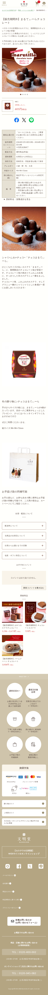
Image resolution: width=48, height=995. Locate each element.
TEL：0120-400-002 (24, 952)
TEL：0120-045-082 (24, 973)
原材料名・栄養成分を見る (18, 199)
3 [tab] (25, 94)
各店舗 (29, 193)
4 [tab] (27, 94)
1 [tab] (20, 94)
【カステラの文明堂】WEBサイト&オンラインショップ (24, 3)
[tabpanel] (24, 70)
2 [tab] (23, 94)
